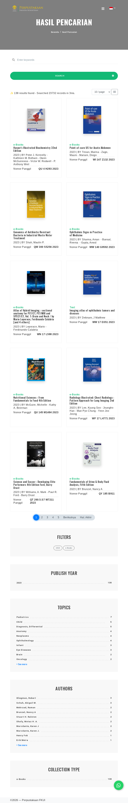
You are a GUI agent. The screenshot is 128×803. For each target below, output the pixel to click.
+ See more (21, 664)
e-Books (21, 779)
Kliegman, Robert (26, 698)
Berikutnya (69, 517)
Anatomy (21, 631)
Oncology (21, 659)
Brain (19, 654)
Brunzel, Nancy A (26, 712)
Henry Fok (22, 735)
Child (19, 622)
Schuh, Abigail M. (26, 703)
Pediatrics (23, 617)
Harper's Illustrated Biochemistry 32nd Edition (35, 149)
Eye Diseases (23, 650)
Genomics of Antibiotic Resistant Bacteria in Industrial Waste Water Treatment (32, 235)
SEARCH (59, 76)
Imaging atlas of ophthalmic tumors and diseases (92, 312)
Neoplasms (22, 636)
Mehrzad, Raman (25, 707)
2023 (19, 583)
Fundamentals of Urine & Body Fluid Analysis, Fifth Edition (89, 483)
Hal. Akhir (86, 517)
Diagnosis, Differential (29, 626)
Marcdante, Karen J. (28, 731)
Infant (20, 645)
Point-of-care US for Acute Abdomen (90, 148)
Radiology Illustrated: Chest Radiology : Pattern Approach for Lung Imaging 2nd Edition (92, 400)
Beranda (55, 32)
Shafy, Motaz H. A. (27, 721)
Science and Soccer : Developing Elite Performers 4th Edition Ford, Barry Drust (34, 485)
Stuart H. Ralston (26, 717)
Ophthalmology (25, 640)
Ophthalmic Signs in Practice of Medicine (86, 233)
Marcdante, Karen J (27, 726)
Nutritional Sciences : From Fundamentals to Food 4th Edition (32, 399)
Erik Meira (22, 740)
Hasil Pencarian (69, 32)
